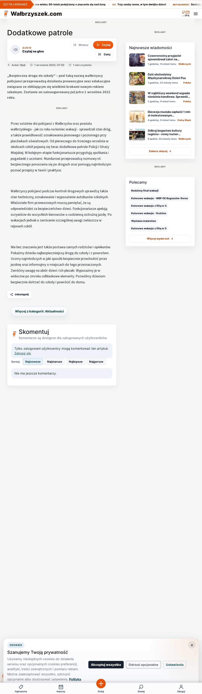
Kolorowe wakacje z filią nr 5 (148, 228)
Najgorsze (96, 361)
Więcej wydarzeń (160, 238)
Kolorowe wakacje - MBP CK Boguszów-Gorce (159, 198)
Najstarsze (54, 361)
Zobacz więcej (160, 151)
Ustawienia (174, 665)
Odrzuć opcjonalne (143, 665)
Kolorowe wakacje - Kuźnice (148, 213)
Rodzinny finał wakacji (145, 190)
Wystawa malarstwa (143, 220)
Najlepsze (76, 361)
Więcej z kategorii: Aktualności (39, 311)
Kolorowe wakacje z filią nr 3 (148, 205)
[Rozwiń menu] (196, 14)
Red (22, 65)
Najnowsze (33, 361)
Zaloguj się (22, 353)
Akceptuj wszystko (106, 665)
